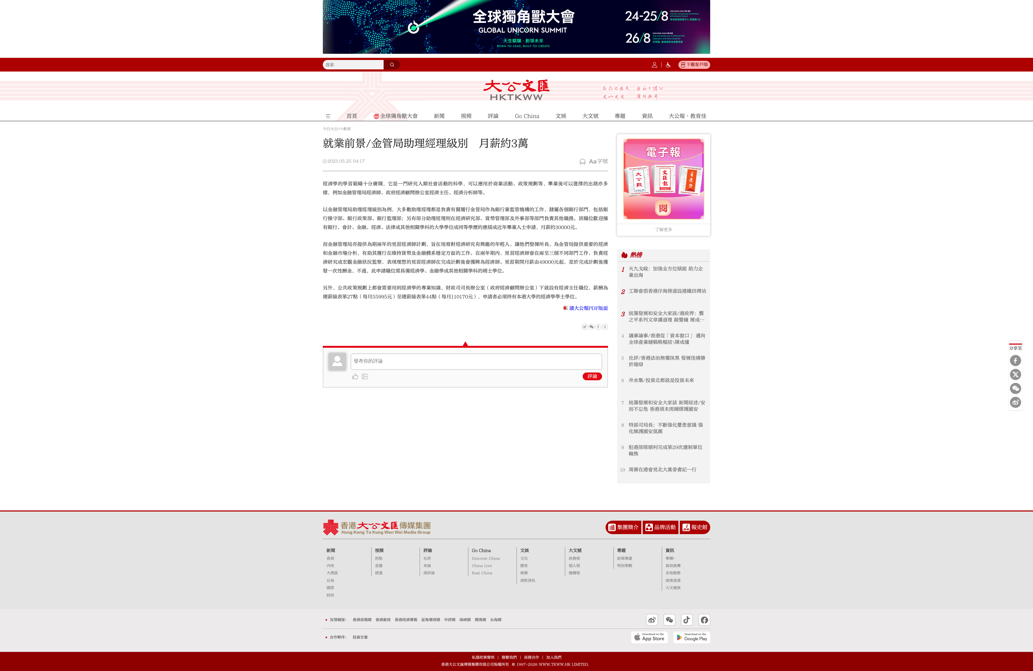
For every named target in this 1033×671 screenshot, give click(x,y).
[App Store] (649, 637)
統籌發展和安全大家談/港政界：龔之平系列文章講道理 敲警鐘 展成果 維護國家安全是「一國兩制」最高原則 (667, 317)
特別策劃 (624, 566)
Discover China (486, 558)
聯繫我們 (509, 657)
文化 (524, 558)
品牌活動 (665, 527)
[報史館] (686, 527)
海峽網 (465, 620)
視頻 (379, 550)
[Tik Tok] (687, 620)
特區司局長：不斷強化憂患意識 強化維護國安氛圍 (666, 428)
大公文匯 (517, 89)
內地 (330, 566)
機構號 (574, 573)
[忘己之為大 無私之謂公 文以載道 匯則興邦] (633, 93)
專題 (621, 550)
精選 (379, 573)
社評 (427, 558)
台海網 (495, 620)
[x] (1015, 374)
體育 (524, 566)
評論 (592, 376)
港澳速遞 (673, 580)
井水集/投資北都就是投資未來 (661, 380)
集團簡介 (628, 527)
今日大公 (330, 129)
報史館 (699, 527)
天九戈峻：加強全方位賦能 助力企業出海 (666, 272)
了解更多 (663, 229)
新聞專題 (624, 558)
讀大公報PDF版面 (588, 308)
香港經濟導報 (406, 620)
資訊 (670, 550)
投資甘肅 (360, 637)
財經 (330, 595)
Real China (482, 573)
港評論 (429, 573)
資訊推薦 (673, 566)
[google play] (691, 637)
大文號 (575, 550)
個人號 (574, 566)
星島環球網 (430, 620)
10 (622, 469)
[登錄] (654, 65)
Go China (481, 550)
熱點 (379, 558)
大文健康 (673, 588)
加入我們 (553, 657)
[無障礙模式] (668, 65)
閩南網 (480, 620)
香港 (330, 558)
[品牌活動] (649, 527)
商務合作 (531, 657)
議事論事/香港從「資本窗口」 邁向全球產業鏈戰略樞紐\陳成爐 (667, 339)
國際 (330, 588)
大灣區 (332, 573)
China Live (482, 566)
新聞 (331, 550)
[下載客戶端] (683, 65)
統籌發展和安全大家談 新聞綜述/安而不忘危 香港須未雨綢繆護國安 (667, 406)
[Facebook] (1015, 360)
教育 (347, 129)
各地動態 (673, 573)
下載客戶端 (697, 64)
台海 (330, 580)
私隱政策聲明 (483, 657)
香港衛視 (383, 620)
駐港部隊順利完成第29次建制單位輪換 (665, 451)
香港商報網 (362, 620)
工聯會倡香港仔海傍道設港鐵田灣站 (667, 291)
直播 (379, 566)
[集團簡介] (612, 527)
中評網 (449, 620)
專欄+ (670, 558)
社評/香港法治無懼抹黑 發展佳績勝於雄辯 (667, 361)
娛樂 (524, 573)
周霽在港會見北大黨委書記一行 (662, 470)
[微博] (1015, 402)
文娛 (524, 550)
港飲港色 (527, 580)
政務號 (574, 558)
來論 (427, 566)
